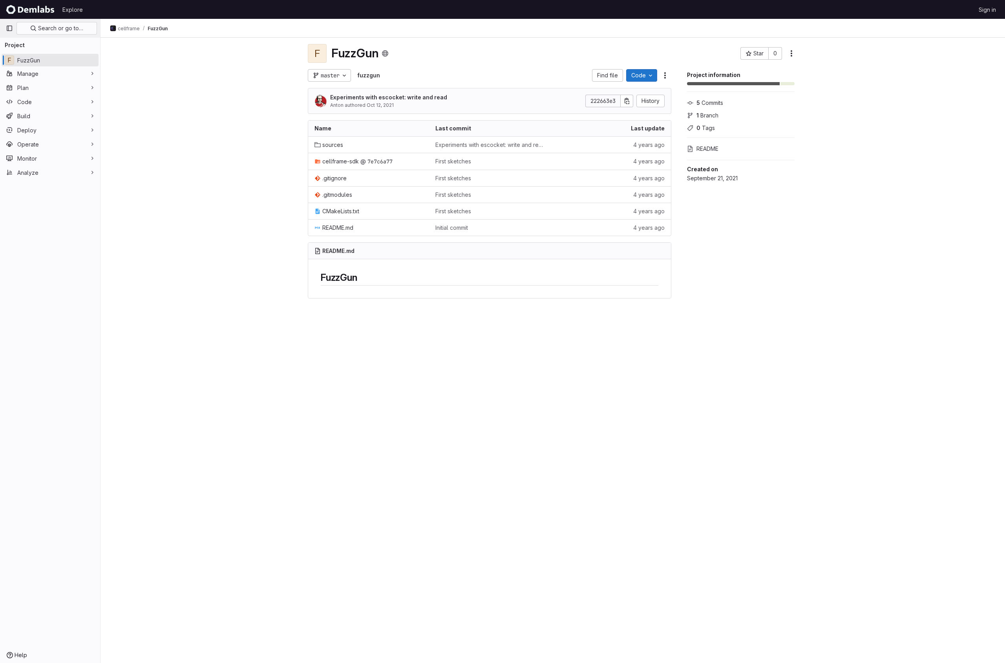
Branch (707, 115)
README (707, 148)
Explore (72, 9)
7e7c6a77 (380, 161)
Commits (709, 102)
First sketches (453, 161)
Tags (705, 128)
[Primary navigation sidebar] (9, 28)
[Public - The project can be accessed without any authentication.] (385, 53)
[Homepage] (30, 9)
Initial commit (451, 227)
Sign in (987, 9)
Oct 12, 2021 (380, 105)
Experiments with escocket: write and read (388, 97)
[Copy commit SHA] (627, 101)
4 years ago (649, 144)
